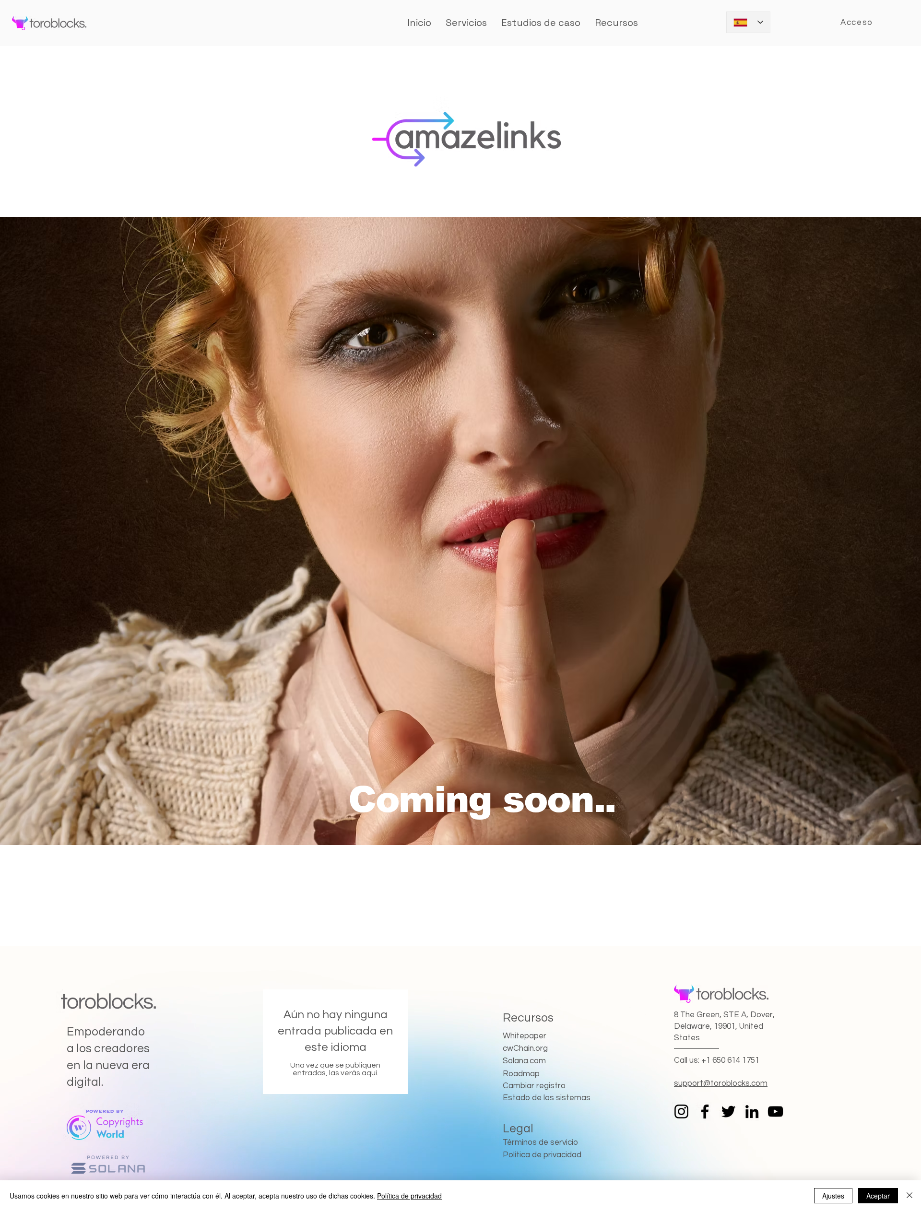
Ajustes (833, 1195)
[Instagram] (681, 1111)
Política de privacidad (409, 1195)
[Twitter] (728, 1111)
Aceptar (878, 1195)
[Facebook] (705, 1111)
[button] (541, 23)
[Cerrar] (909, 1195)
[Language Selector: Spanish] (748, 22)
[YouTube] (775, 1111)
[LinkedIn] (752, 1111)
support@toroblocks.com (721, 1083)
